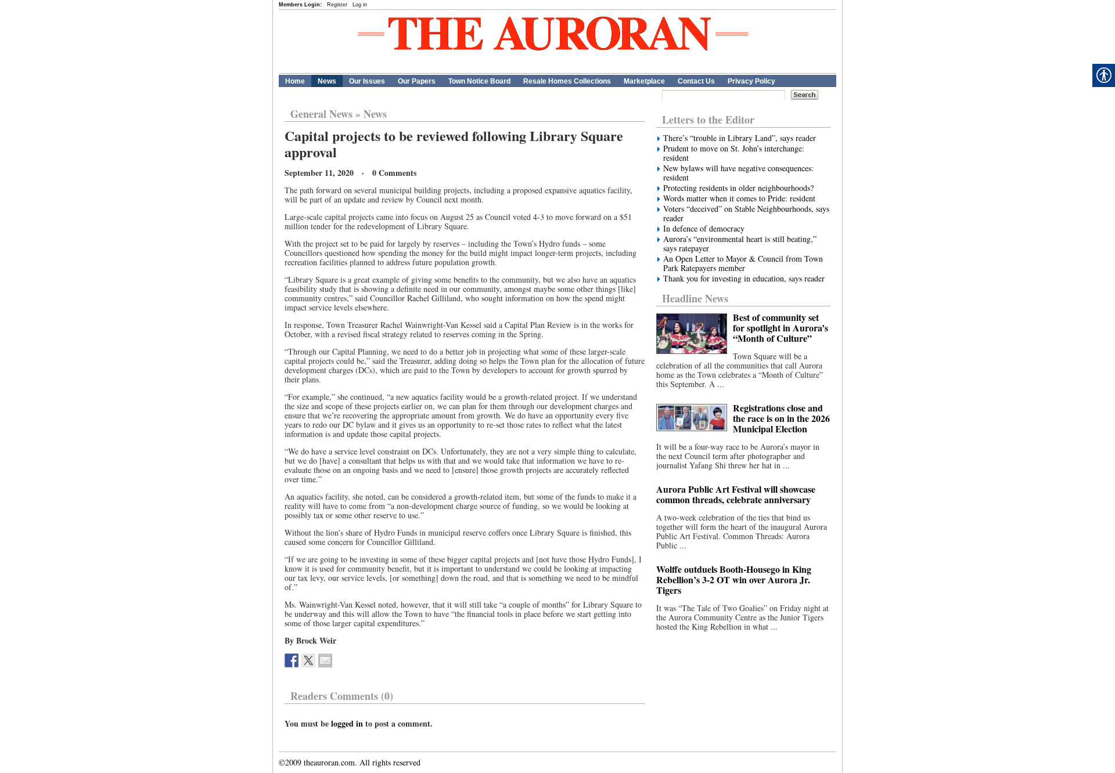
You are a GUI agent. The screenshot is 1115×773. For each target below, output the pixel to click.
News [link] (327, 81)
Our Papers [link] (417, 81)
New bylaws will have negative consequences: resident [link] (738, 173)
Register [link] (337, 5)
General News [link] (321, 113)
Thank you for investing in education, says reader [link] (744, 278)
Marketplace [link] (644, 81)
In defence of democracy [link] (703, 228)
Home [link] (295, 81)
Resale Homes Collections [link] (567, 81)
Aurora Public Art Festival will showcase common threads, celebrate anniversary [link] (735, 494)
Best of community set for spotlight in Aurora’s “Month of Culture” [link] (780, 327)
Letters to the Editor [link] (708, 119)
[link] (291, 660)
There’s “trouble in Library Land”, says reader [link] (739, 138)
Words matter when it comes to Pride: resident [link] (739, 198)
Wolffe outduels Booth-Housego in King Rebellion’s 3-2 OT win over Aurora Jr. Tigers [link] (733, 579)
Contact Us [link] (696, 81)
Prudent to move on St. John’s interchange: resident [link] (733, 153)
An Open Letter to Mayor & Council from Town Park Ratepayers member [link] (743, 263)
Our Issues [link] (367, 81)
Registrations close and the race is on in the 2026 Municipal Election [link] (781, 418)
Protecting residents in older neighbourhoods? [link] (738, 188)
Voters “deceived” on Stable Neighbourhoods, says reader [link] (746, 213)
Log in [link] (360, 5)
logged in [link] (347, 723)
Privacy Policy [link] (751, 81)
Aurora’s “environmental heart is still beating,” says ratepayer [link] (740, 243)
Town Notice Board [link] (479, 81)
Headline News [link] (695, 298)
